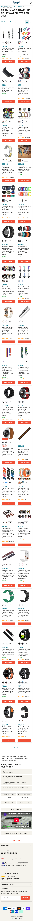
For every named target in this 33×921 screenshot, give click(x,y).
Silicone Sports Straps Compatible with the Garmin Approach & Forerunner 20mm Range (7, 131)
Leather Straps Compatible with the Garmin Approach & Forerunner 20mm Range (24, 169)
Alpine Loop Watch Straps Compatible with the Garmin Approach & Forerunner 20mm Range (24, 492)
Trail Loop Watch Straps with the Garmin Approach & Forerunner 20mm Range (8, 730)
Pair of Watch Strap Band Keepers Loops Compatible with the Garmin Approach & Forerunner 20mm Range (8, 492)
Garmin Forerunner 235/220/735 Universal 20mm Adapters (8, 89)
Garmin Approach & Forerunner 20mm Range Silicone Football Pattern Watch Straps (24, 652)
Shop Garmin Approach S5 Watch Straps (15, 833)
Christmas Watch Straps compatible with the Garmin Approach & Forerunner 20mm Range (23, 371)
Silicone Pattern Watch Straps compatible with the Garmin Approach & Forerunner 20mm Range (8, 290)
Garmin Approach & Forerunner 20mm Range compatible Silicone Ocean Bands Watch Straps (8, 614)
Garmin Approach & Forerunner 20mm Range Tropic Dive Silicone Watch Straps (24, 730)
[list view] (30, 22)
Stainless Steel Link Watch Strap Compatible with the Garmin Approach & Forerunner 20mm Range (8, 170)
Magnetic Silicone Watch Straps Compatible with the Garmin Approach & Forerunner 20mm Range (8, 452)
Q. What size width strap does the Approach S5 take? (12, 771)
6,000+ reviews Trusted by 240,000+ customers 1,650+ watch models (10, 878)
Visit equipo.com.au (21, 863)
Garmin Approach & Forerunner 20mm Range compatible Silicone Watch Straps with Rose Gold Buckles (24, 574)
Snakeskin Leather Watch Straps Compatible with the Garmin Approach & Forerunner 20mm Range (8, 574)
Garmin (8, 6)
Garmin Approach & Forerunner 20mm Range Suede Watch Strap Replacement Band (8, 652)
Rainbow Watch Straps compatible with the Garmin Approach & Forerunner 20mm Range (7, 371)
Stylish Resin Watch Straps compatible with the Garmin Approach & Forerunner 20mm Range (8, 331)
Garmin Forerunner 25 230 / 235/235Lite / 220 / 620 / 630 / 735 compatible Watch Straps (8, 51)
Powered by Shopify (16, 918)
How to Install (16, 809)
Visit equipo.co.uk (20, 865)
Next (18, 748)
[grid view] (27, 22)
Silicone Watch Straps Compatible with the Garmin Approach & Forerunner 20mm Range (23, 91)
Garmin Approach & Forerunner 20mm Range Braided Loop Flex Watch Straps (24, 690)
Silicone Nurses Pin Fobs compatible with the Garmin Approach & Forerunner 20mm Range (24, 290)
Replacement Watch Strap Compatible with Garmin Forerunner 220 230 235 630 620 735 (24, 51)
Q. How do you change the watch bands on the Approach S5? (15, 788)
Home (3, 6)
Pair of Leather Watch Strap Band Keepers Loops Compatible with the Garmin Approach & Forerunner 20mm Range (8, 533)
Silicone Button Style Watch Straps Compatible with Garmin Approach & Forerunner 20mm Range (24, 210)
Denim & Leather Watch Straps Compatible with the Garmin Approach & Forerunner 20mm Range (24, 532)
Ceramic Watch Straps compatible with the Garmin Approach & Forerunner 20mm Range (23, 331)
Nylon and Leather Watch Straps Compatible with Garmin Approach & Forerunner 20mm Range (8, 250)
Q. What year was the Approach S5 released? (13, 777)
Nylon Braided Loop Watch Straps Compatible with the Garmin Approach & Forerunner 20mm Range (24, 411)
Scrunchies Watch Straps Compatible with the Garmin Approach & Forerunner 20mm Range (7, 411)
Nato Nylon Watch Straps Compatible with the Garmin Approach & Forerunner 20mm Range (7, 210)
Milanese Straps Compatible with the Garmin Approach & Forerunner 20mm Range (24, 130)
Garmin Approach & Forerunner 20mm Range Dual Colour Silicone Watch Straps (8, 691)
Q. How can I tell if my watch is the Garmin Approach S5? (15, 782)
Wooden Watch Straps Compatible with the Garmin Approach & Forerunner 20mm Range (23, 452)
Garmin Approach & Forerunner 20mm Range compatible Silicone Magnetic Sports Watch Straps (24, 614)
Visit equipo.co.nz (23, 862)
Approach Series (18, 6)
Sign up (25, 897)
